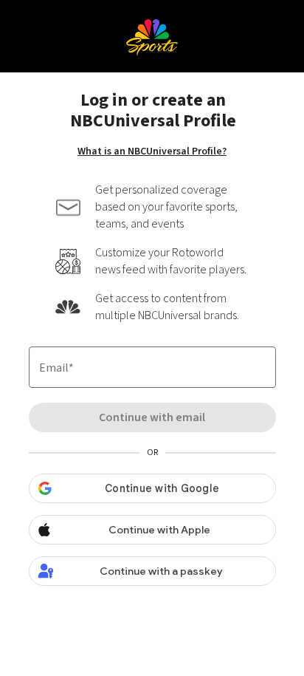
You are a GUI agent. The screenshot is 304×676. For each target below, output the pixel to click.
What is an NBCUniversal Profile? (152, 151)
